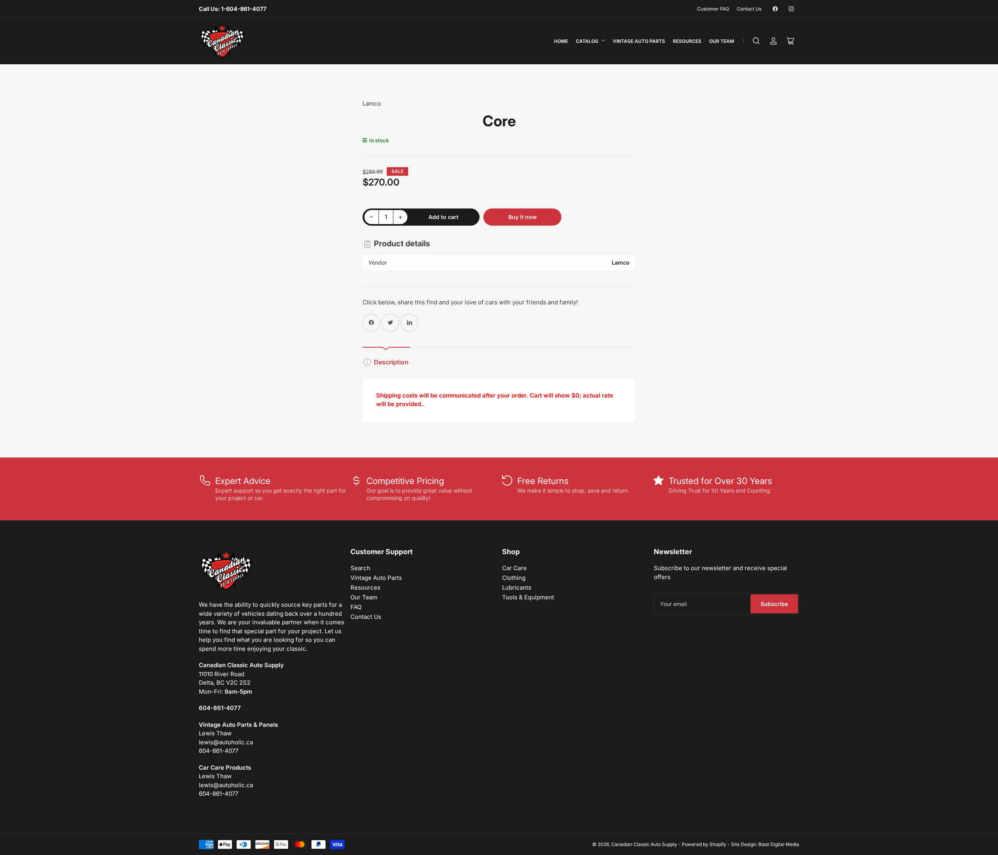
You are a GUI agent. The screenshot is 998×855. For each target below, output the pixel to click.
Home (561, 41)
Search (360, 568)
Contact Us (749, 9)
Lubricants (516, 587)
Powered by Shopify (704, 844)
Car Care (514, 568)
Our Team (721, 41)
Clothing (514, 577)
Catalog (587, 41)
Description (391, 362)
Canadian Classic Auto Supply (644, 844)
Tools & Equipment (528, 597)
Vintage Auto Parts (639, 41)
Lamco (372, 103)
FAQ (355, 607)
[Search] (756, 40)
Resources (687, 41)
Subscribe (774, 604)
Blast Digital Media (778, 844)
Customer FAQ (713, 9)
